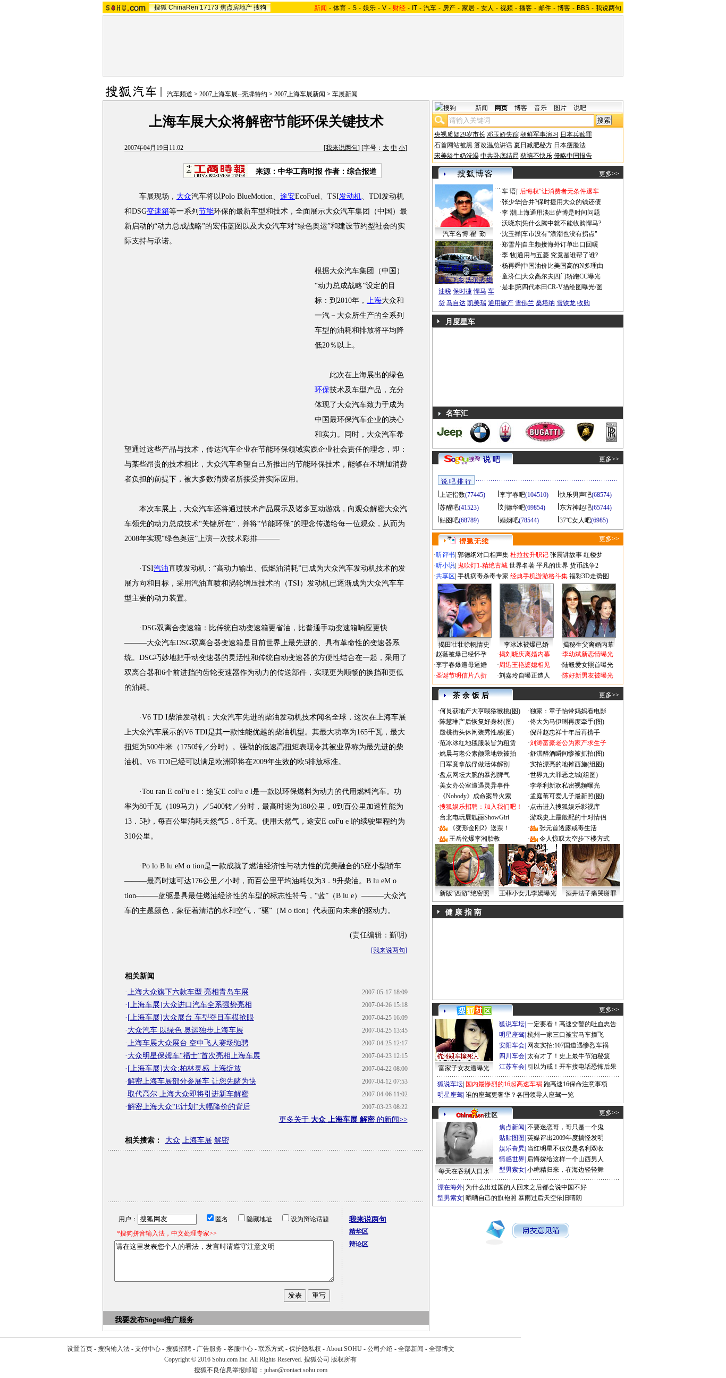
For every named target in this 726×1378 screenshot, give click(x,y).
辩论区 (358, 1244)
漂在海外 (450, 1187)
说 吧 (491, 459)
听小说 (445, 565)
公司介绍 (380, 1348)
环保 (322, 390)
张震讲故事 (566, 555)
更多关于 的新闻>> (343, 1119)
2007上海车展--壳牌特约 (233, 94)
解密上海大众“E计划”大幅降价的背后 (189, 1107)
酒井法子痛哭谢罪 (591, 893)
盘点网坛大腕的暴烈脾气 (475, 775)
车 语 (509, 191)
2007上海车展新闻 (299, 94)
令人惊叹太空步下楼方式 (574, 838)
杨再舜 (511, 265)
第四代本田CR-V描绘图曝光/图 (559, 287)
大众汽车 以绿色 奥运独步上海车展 (185, 1030)
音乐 (540, 108)
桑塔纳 (545, 303)
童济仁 (511, 276)
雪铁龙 (566, 303)
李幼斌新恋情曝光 (587, 654)
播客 (525, 8)
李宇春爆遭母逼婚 (461, 665)
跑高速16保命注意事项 (575, 1084)
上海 (374, 301)
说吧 (579, 108)
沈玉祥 (511, 234)
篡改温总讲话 (493, 145)
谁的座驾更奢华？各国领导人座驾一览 (520, 1094)
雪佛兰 (524, 303)
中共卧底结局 (499, 155)
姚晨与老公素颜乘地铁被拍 (478, 753)
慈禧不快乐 (536, 155)
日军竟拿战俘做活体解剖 (475, 764)
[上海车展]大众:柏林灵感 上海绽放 (184, 1068)
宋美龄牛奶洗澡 (456, 155)
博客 (564, 8)
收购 (583, 303)
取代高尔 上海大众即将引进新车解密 (188, 1094)
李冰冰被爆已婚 (526, 644)
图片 (560, 108)
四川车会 (512, 1056)
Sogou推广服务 (169, 1320)
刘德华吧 (512, 507)
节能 (206, 211)
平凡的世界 (552, 565)
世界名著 (522, 565)
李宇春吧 (512, 494)
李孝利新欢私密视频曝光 (565, 785)
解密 (221, 1140)
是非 (508, 287)
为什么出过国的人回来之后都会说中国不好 (526, 1187)
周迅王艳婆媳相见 (524, 665)
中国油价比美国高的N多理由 (562, 265)
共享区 (445, 576)
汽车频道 (179, 94)
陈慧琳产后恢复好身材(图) (477, 721)
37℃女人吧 (575, 520)
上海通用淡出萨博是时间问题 (558, 212)
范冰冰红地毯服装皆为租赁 (478, 743)
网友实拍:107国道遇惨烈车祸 (568, 1045)
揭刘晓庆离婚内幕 (524, 654)
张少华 (511, 202)
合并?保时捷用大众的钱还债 (561, 202)
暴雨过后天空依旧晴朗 (550, 1198)
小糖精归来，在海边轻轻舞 (565, 1169)
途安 (287, 196)
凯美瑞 (476, 303)
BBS (583, 8)
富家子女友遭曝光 (463, 1068)
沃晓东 (511, 223)
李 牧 (509, 255)
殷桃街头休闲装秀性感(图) (477, 732)
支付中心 (148, 1348)
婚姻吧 (509, 520)
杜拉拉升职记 (529, 555)
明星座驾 (512, 1034)
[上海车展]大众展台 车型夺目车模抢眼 (191, 1017)
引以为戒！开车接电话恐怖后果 (572, 1066)
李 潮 (509, 212)
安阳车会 (512, 1045)
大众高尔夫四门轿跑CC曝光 (561, 276)
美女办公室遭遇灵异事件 (475, 785)
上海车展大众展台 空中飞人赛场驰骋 (188, 1043)
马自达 (456, 303)
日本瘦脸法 (570, 145)
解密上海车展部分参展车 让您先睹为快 (192, 1081)
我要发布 (130, 1320)
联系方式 (271, 1348)
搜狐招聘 (178, 1348)
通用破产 (500, 303)
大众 (183, 196)
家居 (468, 8)
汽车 (430, 8)
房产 (449, 8)
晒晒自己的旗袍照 (491, 1198)
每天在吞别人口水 (463, 1171)
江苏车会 (512, 1066)
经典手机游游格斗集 (539, 576)
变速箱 (158, 211)
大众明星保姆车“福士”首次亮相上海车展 (194, 1056)
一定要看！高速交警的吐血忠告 (572, 1024)
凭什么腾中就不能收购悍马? (561, 223)
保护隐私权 (305, 1348)
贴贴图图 (512, 1138)
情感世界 (512, 1159)
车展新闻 (345, 94)
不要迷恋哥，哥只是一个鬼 (565, 1127)
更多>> (609, 173)
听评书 (445, 555)
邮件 (544, 8)
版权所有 (344, 1359)
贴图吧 (449, 520)
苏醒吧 (449, 507)
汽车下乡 (451, 279)
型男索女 (512, 1169)
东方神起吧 (576, 507)
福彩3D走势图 (589, 576)
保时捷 (462, 291)
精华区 (358, 1231)
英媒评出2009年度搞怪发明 (565, 1138)
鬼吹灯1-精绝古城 (483, 565)
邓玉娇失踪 (503, 134)
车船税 (481, 268)
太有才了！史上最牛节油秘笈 (568, 1056)
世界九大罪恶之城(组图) (564, 775)
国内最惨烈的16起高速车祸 (504, 1084)
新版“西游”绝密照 (464, 893)
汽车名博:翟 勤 (464, 234)
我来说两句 (342, 147)
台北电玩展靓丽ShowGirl (474, 817)
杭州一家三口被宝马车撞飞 (565, 1034)
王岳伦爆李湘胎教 (474, 838)
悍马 (480, 291)
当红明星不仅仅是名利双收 (565, 1148)
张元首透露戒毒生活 (568, 828)
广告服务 (209, 1348)
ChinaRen (183, 7)
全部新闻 (411, 1348)
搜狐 (160, 7)
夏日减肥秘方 (533, 145)
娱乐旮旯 (512, 1148)
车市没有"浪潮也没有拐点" (559, 234)
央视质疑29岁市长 (459, 134)
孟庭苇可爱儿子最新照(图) (567, 796)
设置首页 (79, 1348)
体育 (339, 8)
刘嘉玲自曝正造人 (524, 675)
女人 (487, 8)
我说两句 (608, 8)
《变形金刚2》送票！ (479, 828)
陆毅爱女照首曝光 (587, 665)
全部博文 (441, 1348)
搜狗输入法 (114, 1348)
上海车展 (197, 1140)
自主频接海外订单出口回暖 (560, 244)
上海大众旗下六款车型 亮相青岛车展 (188, 992)
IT (414, 8)
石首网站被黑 (453, 145)
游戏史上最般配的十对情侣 (568, 817)
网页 (501, 108)
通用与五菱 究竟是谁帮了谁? (557, 255)
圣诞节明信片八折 (461, 675)
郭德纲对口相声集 (483, 555)
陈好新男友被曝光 (587, 675)
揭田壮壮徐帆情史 (463, 644)
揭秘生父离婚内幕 (588, 644)
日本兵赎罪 (576, 134)
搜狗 (260, 7)
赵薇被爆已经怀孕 (461, 654)
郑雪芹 (511, 244)
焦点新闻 (512, 1127)
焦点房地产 (236, 7)
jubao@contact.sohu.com (295, 1370)
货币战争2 (584, 565)
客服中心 (240, 1348)
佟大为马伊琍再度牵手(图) (567, 721)
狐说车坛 (512, 1024)
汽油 (161, 568)
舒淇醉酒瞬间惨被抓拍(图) (567, 753)
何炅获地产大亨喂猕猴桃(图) (480, 711)
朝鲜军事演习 (539, 134)
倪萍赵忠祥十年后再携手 (565, 732)
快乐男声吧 (576, 494)
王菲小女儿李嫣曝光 (527, 893)
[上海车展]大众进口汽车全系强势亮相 (190, 1005)
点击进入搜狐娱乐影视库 (565, 806)
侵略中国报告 (573, 155)
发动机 (350, 196)
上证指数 (452, 494)
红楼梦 (593, 555)
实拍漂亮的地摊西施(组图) (567, 764)
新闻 (481, 108)
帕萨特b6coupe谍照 (464, 257)
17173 (209, 7)
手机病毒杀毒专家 (483, 576)
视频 (506, 8)
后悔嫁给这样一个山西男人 (565, 1159)
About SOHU (344, 1348)
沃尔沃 (475, 279)
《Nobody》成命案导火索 (475, 796)
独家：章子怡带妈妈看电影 (568, 711)
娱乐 (369, 8)
